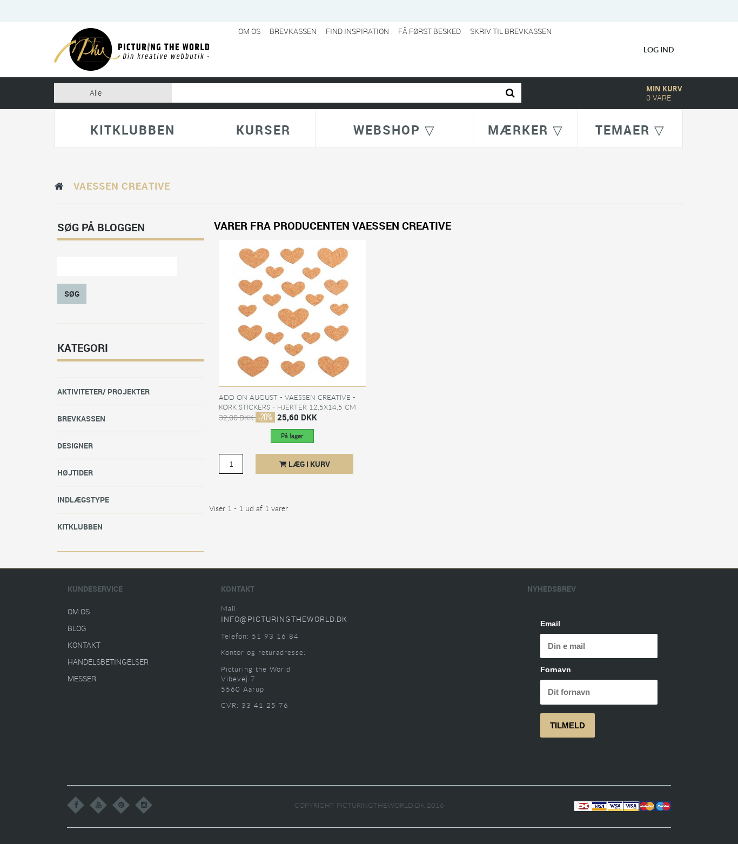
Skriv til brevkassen (511, 31)
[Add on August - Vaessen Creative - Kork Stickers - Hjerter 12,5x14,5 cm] (292, 312)
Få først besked (429, 31)
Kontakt (84, 645)
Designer (75, 445)
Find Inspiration (357, 31)
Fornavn (555, 669)
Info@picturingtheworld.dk (284, 619)
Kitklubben (80, 526)
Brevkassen (293, 31)
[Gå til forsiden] (59, 185)
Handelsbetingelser (108, 662)
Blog (77, 628)
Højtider (75, 472)
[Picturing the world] (131, 49)
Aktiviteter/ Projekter (103, 391)
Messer (82, 678)
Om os (249, 31)
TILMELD (567, 725)
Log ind (658, 49)
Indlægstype (83, 499)
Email (550, 623)
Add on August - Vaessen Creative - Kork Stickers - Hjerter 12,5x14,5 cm (287, 402)
